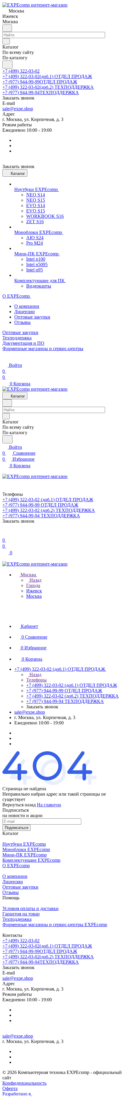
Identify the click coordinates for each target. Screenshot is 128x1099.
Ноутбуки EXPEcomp (24, 844)
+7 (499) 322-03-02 (21, 71)
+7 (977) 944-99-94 (40, 92)
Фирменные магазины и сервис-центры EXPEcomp (54, 924)
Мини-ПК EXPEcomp (24, 854)
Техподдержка (17, 919)
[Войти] (5, 534)
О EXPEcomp (16, 865)
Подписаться (16, 827)
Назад (34, 580)
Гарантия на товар (21, 913)
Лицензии (24, 311)
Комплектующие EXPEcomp (31, 860)
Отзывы (22, 322)
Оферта (10, 1088)
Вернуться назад (19, 804)
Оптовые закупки (32, 316)
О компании (26, 306)
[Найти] (7, 64)
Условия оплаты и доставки (30, 908)
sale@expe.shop (17, 108)
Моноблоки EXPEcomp (26, 849)
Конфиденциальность (24, 1083)
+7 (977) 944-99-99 (39, 81)
